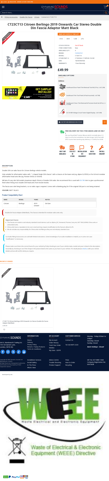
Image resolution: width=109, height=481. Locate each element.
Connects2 (78, 53)
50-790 (82, 180)
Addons (61, 81)
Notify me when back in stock (71, 122)
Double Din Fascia (26, 17)
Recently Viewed (6, 261)
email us (85, 249)
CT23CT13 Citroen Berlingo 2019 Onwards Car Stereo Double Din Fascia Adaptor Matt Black (25, 322)
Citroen (36, 17)
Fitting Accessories (11, 17)
